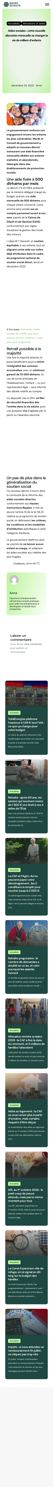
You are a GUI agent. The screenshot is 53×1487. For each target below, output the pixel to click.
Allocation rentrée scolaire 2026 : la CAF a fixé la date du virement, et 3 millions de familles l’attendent (26, 1042)
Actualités (14, 713)
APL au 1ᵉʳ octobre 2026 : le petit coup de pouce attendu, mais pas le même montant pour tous (25, 1195)
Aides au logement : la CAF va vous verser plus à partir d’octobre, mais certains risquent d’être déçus (25, 1116)
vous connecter (33, 644)
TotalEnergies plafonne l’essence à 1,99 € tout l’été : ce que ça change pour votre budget (26, 724)
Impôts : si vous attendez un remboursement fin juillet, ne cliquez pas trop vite (26, 1350)
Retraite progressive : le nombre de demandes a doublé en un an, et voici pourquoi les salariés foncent (23, 965)
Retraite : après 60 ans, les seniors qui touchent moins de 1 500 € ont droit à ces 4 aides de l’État (26, 803)
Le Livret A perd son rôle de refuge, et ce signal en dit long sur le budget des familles (26, 1274)
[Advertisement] (26, 64)
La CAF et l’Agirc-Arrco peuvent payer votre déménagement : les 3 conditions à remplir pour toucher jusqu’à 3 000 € (24, 883)
